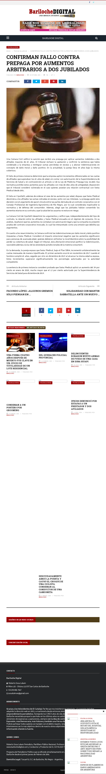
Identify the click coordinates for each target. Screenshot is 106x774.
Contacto (13, 770)
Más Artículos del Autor (35, 328)
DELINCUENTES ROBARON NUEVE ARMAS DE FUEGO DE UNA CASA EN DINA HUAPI (85, 357)
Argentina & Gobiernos (88, 739)
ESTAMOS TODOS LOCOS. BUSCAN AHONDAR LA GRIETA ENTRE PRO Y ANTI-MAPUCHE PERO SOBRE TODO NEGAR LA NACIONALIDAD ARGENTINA (91, 749)
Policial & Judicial (12, 47)
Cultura (83, 762)
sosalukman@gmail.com (19, 693)
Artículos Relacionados (16, 328)
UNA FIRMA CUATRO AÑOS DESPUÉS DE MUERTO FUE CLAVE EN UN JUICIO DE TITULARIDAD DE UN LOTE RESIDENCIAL (19, 362)
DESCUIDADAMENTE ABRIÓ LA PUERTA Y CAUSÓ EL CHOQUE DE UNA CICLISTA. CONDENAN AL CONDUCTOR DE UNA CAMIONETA (51, 584)
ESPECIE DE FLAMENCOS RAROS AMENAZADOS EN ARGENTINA (91, 767)
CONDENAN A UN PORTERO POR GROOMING (16, 407)
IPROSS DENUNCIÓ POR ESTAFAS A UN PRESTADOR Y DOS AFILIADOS (84, 405)
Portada (6, 770)
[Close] (103, 711)
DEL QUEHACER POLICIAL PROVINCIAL (53, 356)
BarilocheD (20, 75)
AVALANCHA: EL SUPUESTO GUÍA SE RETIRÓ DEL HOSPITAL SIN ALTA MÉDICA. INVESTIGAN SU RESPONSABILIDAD (90, 727)
